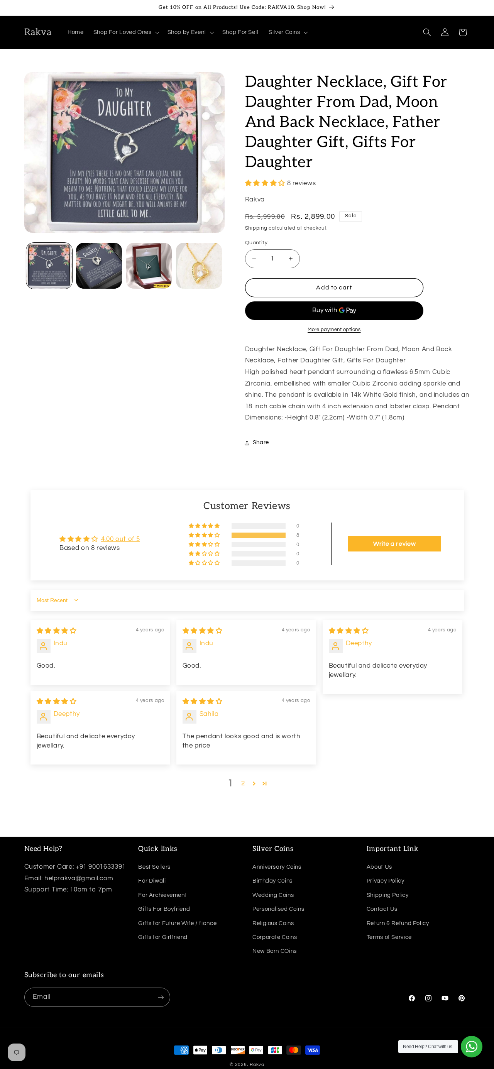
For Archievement (162, 895)
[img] (57, 631)
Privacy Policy (385, 881)
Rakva (257, 1064)
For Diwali (152, 881)
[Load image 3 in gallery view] (149, 266)
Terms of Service (389, 937)
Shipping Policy (387, 895)
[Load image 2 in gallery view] (99, 266)
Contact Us (382, 909)
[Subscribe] (160, 997)
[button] (125, 32)
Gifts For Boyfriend (164, 909)
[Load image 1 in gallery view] (49, 266)
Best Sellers (154, 867)
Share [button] (261, 443)
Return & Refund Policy (398, 923)
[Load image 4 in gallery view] (199, 266)
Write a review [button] (394, 544)
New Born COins (274, 951)
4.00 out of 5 (120, 539)
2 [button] (243, 783)
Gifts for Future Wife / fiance (177, 923)
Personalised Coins (278, 909)
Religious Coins (273, 923)
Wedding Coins (273, 895)
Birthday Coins (272, 881)
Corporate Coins (274, 937)
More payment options (334, 329)
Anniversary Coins (276, 867)
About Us (379, 867)
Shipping (256, 228)
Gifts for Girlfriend (163, 937)
